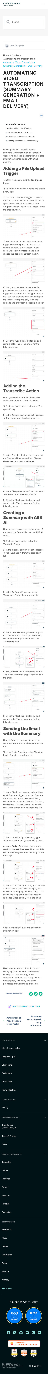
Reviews (5, 1204)
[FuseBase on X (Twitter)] (14, 1332)
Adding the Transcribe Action (19, 132)
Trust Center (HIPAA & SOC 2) (9, 1126)
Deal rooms (7, 1073)
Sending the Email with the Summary (23, 141)
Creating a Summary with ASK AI (21, 136)
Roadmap (6, 1178)
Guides (15, 55)
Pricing (5, 1107)
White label (7, 1081)
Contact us (6, 1212)
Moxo (4, 1238)
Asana (4, 1263)
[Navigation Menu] (43, 4)
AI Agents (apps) (9, 1056)
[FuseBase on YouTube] (27, 1332)
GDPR (4, 1144)
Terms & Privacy (9, 1136)
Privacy (5, 1187)
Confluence (7, 1254)
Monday (5, 1279)
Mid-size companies (11, 1048)
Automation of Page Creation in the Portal (14, 1020)
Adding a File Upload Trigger (19, 128)
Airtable (5, 1271)
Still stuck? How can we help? (26, 1006)
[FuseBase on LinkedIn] (21, 1332)
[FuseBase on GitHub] (33, 1332)
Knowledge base (9, 1090)
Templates (6, 1162)
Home (6, 55)
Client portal (7, 1065)
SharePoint (7, 1229)
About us (6, 1195)
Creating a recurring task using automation (34, 1021)
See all (9, 1288)
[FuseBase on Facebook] (8, 1332)
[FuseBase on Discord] (39, 1332)
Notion (5, 1246)
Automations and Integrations (18, 58)
